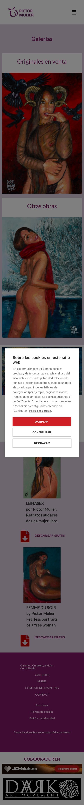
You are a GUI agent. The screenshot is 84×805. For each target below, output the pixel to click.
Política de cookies (40, 410)
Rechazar (42, 443)
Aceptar (41, 421)
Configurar (41, 432)
